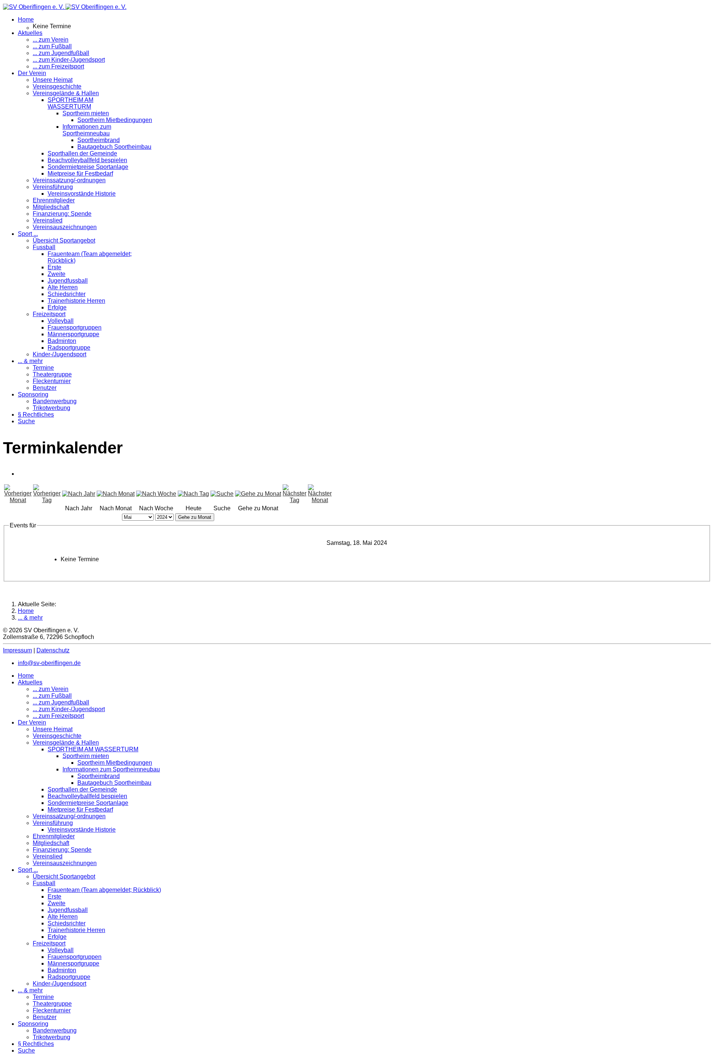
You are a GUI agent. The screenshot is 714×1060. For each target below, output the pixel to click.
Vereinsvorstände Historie (82, 193)
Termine (43, 367)
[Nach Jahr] (78, 494)
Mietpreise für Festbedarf (80, 173)
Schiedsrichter (67, 294)
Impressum (17, 650)
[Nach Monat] (116, 494)
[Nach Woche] (156, 494)
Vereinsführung (53, 187)
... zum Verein (50, 39)
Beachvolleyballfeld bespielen (87, 160)
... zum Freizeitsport (58, 66)
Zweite (56, 274)
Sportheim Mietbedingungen (114, 120)
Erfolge (57, 307)
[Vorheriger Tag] (47, 500)
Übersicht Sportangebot (64, 240)
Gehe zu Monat (194, 517)
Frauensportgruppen (75, 327)
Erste (54, 267)
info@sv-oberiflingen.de (49, 663)
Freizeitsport (49, 314)
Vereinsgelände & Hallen (66, 93)
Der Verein (32, 73)
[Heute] (193, 494)
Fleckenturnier (52, 381)
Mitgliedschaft (51, 207)
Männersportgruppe (73, 334)
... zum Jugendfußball (61, 53)
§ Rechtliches (36, 414)
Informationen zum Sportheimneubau (86, 129)
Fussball (44, 247)
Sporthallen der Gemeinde (82, 153)
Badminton (62, 341)
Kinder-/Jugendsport (59, 354)
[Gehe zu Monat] (258, 494)
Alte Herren (63, 287)
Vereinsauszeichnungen (65, 227)
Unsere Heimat (53, 80)
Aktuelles (30, 33)
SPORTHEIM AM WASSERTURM (70, 103)
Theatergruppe (52, 374)
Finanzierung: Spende (62, 214)
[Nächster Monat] (320, 500)
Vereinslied (47, 220)
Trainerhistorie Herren (76, 301)
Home (26, 19)
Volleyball (61, 321)
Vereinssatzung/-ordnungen (69, 180)
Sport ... (28, 234)
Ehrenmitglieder (54, 200)
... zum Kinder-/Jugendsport (69, 60)
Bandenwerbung (55, 401)
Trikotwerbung (51, 408)
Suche (26, 421)
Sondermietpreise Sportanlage (88, 167)
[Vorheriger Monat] (18, 500)
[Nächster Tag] (294, 500)
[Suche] (222, 494)
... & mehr (30, 361)
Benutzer (45, 388)
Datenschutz (53, 650)
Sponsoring (33, 394)
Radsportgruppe (69, 347)
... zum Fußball (52, 46)
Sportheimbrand (98, 140)
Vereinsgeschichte (57, 86)
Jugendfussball (68, 280)
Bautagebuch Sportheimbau (114, 147)
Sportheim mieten (85, 113)
